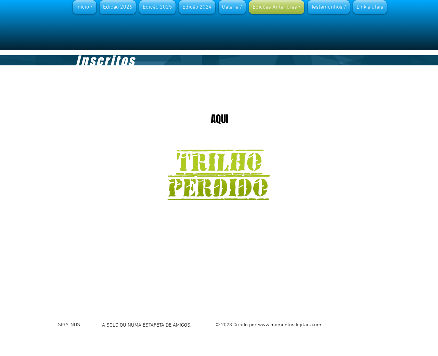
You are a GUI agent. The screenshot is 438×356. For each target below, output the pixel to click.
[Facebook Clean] (61, 340)
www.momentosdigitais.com (289, 325)
